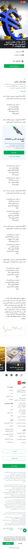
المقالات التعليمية (21, 433)
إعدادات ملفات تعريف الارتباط (8, 528)
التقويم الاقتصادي (21, 439)
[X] (6, 375)
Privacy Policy (7, 540)
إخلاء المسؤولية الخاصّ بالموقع (9, 430)
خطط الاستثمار (22, 420)
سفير (11, 393)
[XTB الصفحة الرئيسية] (23, 2)
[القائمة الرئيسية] (3, 2)
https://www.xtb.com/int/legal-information (15, 497)
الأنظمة (11, 426)
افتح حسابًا (14, 152)
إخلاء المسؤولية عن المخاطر (8, 435)
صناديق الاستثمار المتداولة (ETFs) (21, 391)
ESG (12, 415)
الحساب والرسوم (21, 423)
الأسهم (24, 395)
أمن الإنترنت (10, 442)
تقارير (11, 409)
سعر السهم (10, 412)
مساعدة (23, 442)
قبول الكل (8, 543)
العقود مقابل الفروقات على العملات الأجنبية (22, 405)
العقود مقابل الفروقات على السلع (20, 399)
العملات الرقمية (21, 416)
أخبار (12, 406)
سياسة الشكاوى (9, 439)
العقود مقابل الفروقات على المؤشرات (22, 411)
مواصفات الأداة (22, 426)
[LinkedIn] (16, 375)
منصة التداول (9, 396)
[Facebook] (11, 375)
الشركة (11, 390)
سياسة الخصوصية (8, 423)
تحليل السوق (22, 436)
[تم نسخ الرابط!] (21, 375)
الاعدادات (20, 543)
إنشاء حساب (14, 466)
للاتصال (11, 399)
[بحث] (7, 2)
